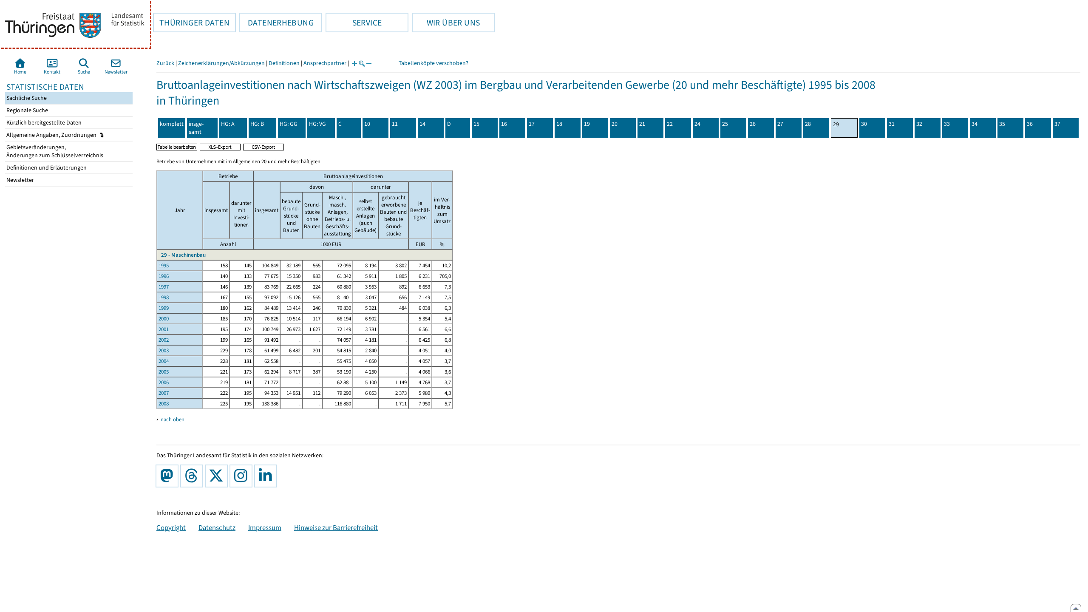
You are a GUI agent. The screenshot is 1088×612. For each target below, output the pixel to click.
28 (808, 124)
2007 (164, 393)
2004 (164, 361)
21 (642, 124)
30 (864, 124)
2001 (164, 329)
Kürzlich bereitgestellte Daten (43, 123)
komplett (172, 124)
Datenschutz (216, 527)
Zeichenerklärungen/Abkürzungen (221, 63)
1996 (164, 276)
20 (615, 124)
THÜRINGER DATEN (191, 22)
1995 (164, 265)
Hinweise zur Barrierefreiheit (336, 527)
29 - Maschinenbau (183, 254)
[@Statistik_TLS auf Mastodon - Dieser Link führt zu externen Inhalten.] (168, 476)
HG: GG (289, 124)
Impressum (264, 527)
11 (395, 124)
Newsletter (19, 180)
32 (919, 124)
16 (504, 124)
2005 (164, 371)
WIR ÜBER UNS (446, 22)
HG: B (257, 124)
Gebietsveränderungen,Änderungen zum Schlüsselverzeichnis (54, 151)
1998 (164, 297)
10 (367, 124)
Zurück (165, 63)
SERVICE (354, 22)
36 (1030, 124)
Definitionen (284, 63)
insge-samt (196, 128)
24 (697, 124)
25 (725, 124)
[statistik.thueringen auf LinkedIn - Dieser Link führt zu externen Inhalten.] (267, 476)
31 (892, 124)
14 (422, 124)
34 (975, 124)
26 (753, 124)
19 (587, 124)
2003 (164, 350)
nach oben (172, 419)
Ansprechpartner (324, 63)
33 (947, 124)
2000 (164, 318)
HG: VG (317, 124)
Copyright (171, 527)
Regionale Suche (26, 110)
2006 (164, 382)
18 (559, 124)
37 (1057, 124)
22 (670, 124)
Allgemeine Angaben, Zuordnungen (52, 135)
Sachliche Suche (26, 98)
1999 (164, 308)
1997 (164, 286)
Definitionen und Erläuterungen (46, 168)
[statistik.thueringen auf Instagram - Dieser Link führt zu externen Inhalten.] (242, 476)
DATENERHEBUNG (276, 22)
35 (1002, 124)
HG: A (228, 124)
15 (476, 124)
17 (532, 124)
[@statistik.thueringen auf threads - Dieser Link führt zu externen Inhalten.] (193, 476)
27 (780, 124)
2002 (164, 339)
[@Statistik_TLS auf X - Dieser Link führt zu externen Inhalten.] (218, 476)
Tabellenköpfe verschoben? (433, 63)
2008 (164, 403)
